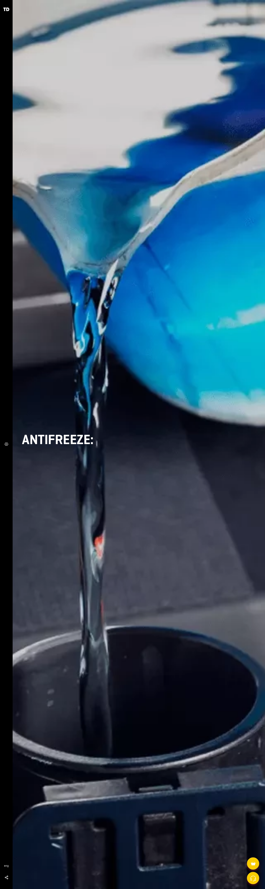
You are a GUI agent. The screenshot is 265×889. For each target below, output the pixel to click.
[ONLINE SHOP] (253, 863)
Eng (6, 866)
